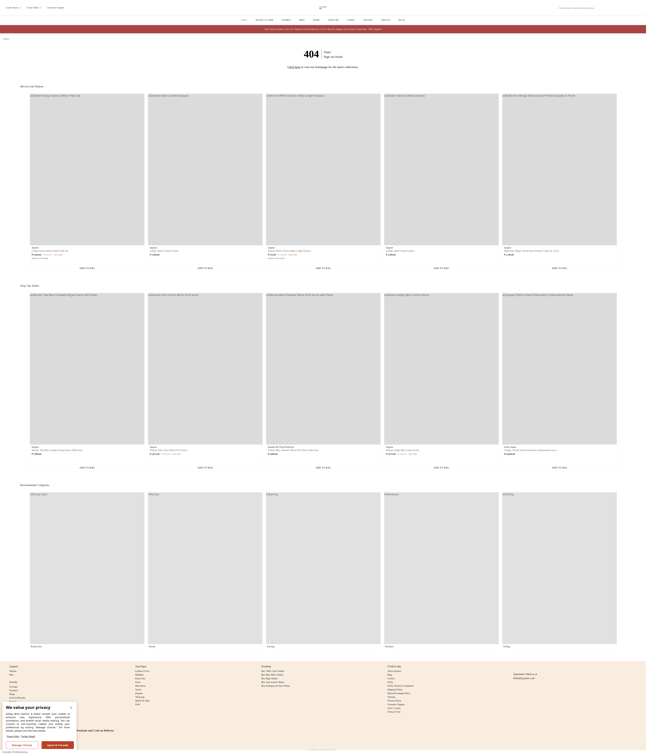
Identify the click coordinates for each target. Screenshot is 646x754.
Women (12, 671)
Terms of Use (393, 712)
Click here (294, 67)
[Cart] (624, 8)
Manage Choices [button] (22, 745)
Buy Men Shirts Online (272, 675)
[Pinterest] (541, 666)
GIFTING (368, 20)
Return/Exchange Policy (398, 693)
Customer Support (396, 704)
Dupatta (139, 693)
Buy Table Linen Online (272, 671)
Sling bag (139, 697)
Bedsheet (139, 675)
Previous (27, 170)
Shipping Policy (395, 689)
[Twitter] (528, 666)
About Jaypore (394, 671)
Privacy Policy (13, 736)
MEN (301, 20)
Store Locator (394, 708)
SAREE (351, 20)
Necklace (13, 690)
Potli (137, 704)
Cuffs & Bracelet (17, 698)
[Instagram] (515, 666)
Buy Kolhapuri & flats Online (275, 686)
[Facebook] (522, 666)
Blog (389, 675)
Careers (390, 678)
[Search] (599, 8)
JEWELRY (333, 20)
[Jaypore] (323, 7)
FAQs (390, 682)
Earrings (13, 686)
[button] (607, 8)
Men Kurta (140, 686)
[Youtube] (535, 666)
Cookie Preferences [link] (15, 752)
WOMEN (286, 20)
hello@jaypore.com (524, 678)
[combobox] (578, 8)
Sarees (138, 689)
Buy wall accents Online (272, 682)
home (6, 39)
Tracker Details (28, 736)
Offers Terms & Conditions (400, 686)
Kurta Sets (140, 678)
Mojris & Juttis (142, 700)
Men (11, 675)
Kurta (138, 682)
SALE (244, 20)
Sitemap (391, 697)
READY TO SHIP (264, 20)
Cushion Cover (142, 671)
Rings (12, 694)
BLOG (402, 20)
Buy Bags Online (269, 678)
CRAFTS (385, 20)
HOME (316, 20)
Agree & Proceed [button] (57, 745)
